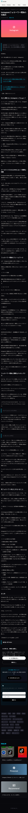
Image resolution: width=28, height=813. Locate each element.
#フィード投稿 (12, 721)
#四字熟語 (10, 730)
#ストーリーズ (4, 721)
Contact (24, 4)
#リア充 (17, 724)
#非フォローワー (15, 733)
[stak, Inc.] (3, 1)
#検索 (22, 730)
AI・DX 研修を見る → (14, 658)
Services (3, 4)
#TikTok (18, 713)
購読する (14, 700)
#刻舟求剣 (4, 730)
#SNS (9, 713)
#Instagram (4, 713)
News (14, 4)
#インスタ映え (12, 716)
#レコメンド (18, 727)
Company (9, 4)
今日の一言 (11, 17)
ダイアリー (7, 9)
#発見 (3, 733)
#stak (14, 713)
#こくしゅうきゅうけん (17, 719)
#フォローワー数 (5, 724)
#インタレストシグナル (6, 719)
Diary (19, 4)
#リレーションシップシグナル (7, 727)
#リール (11, 724)
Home (2, 9)
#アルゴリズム (4, 716)
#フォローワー (20, 721)
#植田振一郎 (16, 730)
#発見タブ (8, 733)
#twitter (23, 713)
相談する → (14, 662)
